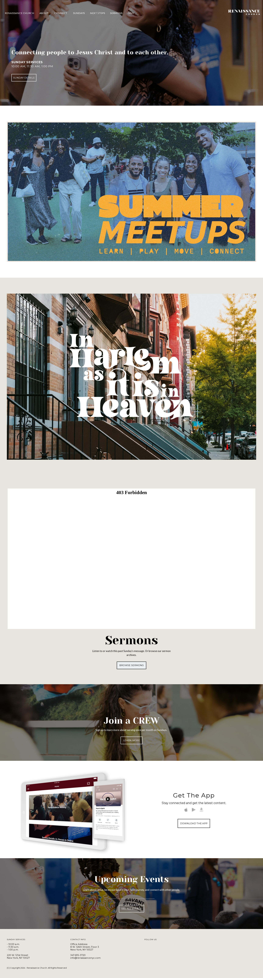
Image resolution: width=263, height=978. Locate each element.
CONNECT (61, 13)
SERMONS (116, 13)
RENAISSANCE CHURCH (19, 13)
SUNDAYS (79, 13)
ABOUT (44, 13)
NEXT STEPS (97, 13)
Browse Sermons (131, 665)
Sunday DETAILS (24, 77)
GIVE (131, 13)
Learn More (131, 740)
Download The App (194, 823)
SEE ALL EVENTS (131, 908)
